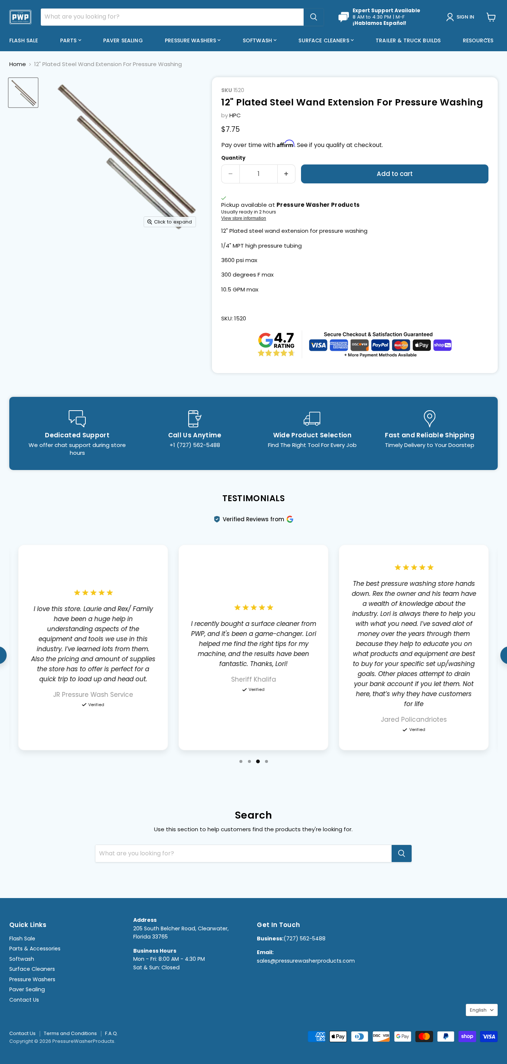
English (478, 1010)
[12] (23, 92)
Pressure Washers (191, 40)
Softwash (258, 40)
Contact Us (24, 999)
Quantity (233, 158)
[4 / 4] (266, 761)
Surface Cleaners (324, 40)
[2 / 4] (249, 761)
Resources (479, 40)
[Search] (314, 17)
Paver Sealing (123, 40)
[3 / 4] (258, 761)
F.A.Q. (111, 1033)
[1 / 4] (240, 761)
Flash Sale (23, 40)
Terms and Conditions (70, 1033)
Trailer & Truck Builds (408, 40)
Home (17, 64)
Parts (69, 40)
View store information (243, 218)
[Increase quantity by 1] (287, 173)
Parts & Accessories (34, 948)
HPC (235, 115)
